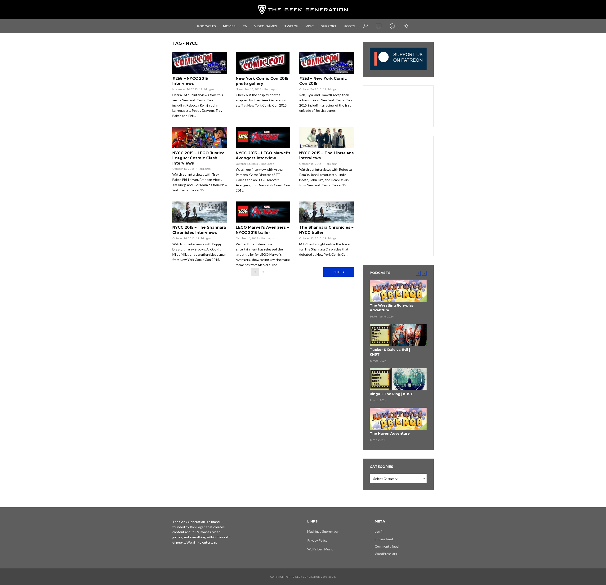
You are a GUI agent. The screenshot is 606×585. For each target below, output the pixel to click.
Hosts (349, 26)
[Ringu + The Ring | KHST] (398, 379)
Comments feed (387, 546)
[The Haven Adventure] (398, 419)
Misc (309, 26)
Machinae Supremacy (323, 531)
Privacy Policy (317, 540)
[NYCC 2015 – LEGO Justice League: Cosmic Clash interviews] (199, 137)
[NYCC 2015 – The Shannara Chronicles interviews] (199, 212)
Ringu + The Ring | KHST (391, 394)
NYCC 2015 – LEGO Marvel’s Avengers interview (263, 156)
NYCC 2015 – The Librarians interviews (326, 156)
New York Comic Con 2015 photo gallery (262, 81)
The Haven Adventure (390, 433)
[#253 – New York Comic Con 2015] (326, 63)
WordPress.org (386, 554)
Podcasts (206, 26)
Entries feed (384, 539)
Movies (229, 26)
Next (337, 272)
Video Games (265, 26)
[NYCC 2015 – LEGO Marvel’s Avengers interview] (263, 137)
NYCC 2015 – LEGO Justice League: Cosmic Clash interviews (198, 158)
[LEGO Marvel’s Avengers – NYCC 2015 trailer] (263, 212)
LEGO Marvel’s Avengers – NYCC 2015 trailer (262, 230)
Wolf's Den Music (320, 549)
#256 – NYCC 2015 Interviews (190, 81)
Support (329, 26)
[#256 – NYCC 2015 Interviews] (199, 63)
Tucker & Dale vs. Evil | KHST (390, 352)
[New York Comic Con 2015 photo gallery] (263, 63)
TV (245, 26)
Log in (379, 531)
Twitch (291, 26)
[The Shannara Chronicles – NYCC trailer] (326, 212)
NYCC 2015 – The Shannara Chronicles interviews (199, 230)
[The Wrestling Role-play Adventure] (398, 291)
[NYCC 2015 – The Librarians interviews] (326, 137)
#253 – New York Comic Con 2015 (323, 81)
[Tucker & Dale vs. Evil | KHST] (398, 335)
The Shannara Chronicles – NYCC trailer (326, 230)
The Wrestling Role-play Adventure (392, 307)
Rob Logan (207, 89)
